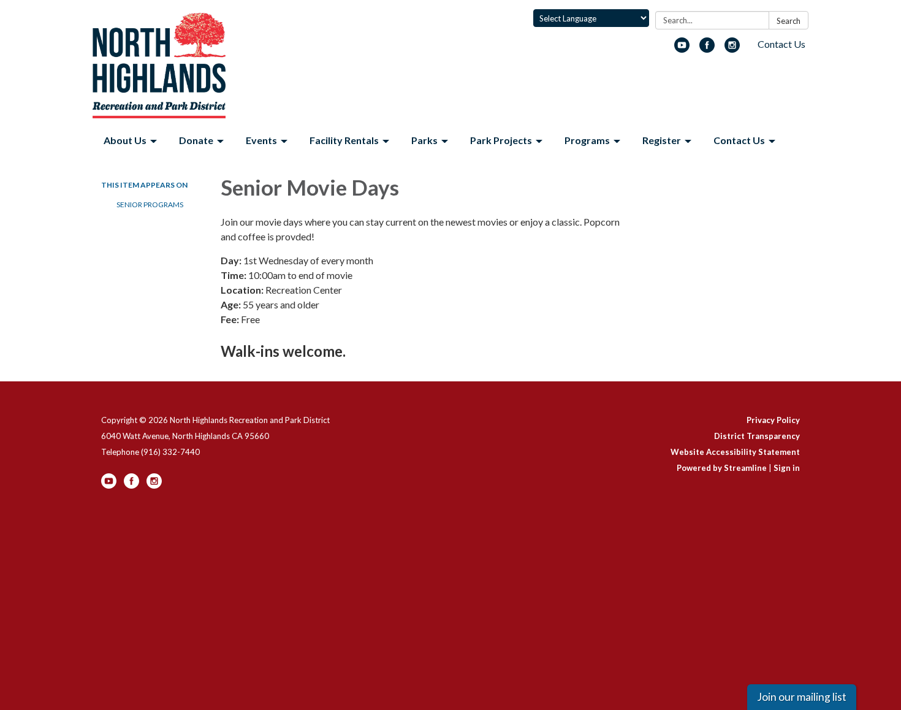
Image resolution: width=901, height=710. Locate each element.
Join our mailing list (801, 696)
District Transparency (757, 436)
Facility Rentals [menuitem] (344, 140)
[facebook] (707, 49)
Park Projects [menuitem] (501, 140)
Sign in (787, 468)
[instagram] (732, 49)
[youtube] (682, 49)
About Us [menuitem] (125, 140)
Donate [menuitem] (196, 140)
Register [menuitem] (661, 140)
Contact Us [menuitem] (739, 140)
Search (788, 21)
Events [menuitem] (261, 140)
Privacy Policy (773, 420)
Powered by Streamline (722, 468)
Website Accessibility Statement (735, 452)
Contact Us (781, 44)
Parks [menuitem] (424, 140)
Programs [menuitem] (587, 140)
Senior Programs (149, 204)
